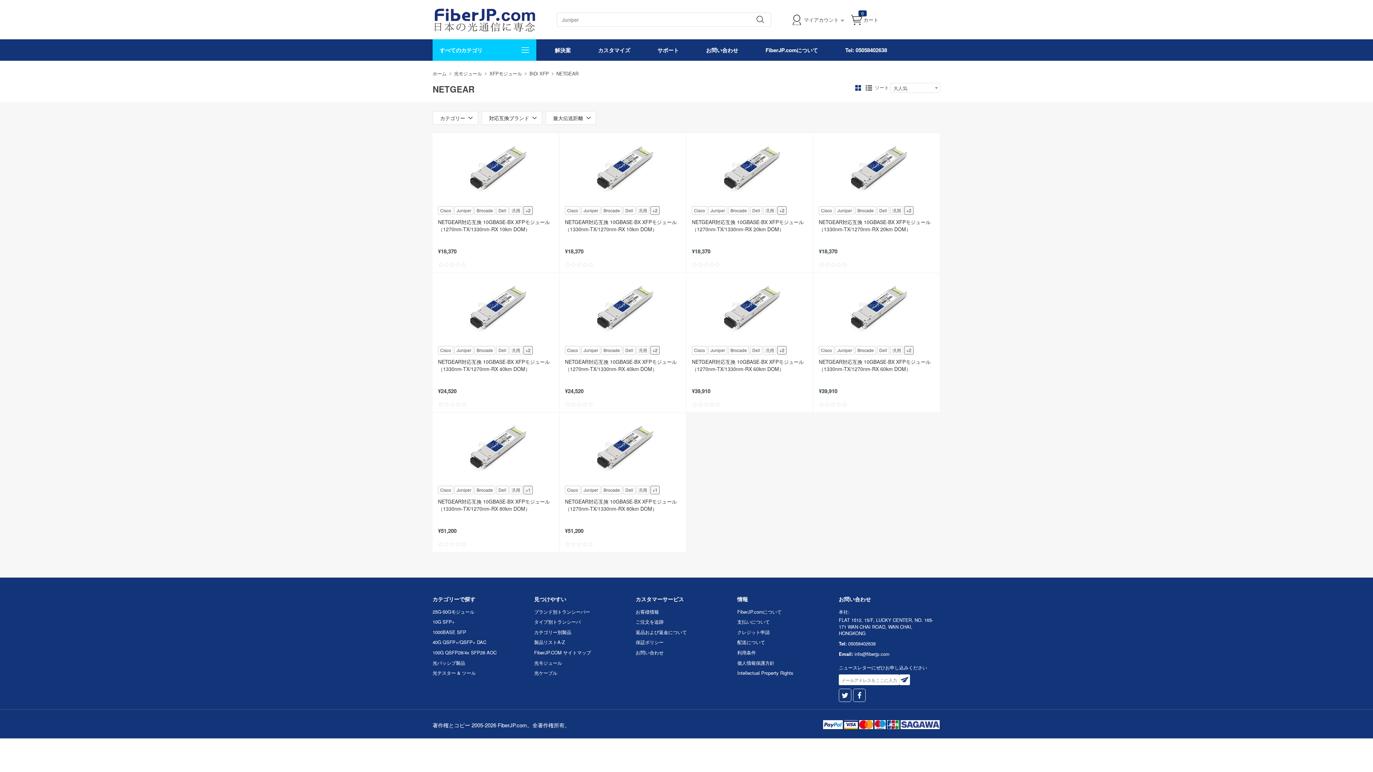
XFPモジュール (505, 73)
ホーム (440, 73)
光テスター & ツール (454, 672)
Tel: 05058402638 (866, 50)
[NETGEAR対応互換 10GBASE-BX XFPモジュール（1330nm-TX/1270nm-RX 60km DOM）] (876, 309)
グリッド (858, 88)
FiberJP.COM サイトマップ (562, 652)
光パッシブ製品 (449, 662)
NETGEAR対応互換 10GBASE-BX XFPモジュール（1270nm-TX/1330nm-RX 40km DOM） (621, 365)
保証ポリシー (650, 642)
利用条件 (746, 652)
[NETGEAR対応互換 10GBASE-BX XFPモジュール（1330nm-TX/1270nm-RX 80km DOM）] (496, 448)
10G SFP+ (444, 621)
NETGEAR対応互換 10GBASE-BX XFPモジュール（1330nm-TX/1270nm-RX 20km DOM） (875, 225)
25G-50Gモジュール (453, 611)
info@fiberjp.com (872, 653)
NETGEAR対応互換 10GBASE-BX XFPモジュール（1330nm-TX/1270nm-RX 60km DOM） (875, 365)
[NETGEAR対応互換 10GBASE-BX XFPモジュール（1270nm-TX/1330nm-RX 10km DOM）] (496, 169)
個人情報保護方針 (755, 662)
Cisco (445, 210)
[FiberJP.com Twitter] (845, 695)
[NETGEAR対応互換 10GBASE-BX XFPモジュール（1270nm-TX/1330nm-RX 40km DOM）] (623, 309)
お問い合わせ (722, 50)
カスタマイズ (614, 50)
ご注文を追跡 (650, 621)
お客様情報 (647, 611)
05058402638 (862, 643)
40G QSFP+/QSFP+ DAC (459, 642)
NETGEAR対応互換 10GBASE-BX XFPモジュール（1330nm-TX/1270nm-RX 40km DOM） (494, 365)
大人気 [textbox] (900, 88)
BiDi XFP (539, 73)
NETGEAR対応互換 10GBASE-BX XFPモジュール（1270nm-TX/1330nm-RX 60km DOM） (748, 365)
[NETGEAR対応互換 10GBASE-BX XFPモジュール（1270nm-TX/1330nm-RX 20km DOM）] (749, 169)
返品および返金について (661, 632)
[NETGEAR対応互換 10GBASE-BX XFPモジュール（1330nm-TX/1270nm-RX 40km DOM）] (496, 309)
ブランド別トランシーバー (562, 611)
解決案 (563, 50)
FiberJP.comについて (792, 50)
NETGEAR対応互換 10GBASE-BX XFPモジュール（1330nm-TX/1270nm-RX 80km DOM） (494, 505)
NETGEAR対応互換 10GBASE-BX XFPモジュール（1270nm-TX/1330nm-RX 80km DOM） (621, 505)
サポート (668, 50)
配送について (751, 642)
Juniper (464, 210)
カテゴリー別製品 (552, 632)
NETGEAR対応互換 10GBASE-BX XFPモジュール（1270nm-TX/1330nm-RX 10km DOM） (494, 225)
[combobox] (915, 88)
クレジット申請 (753, 632)
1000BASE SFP (449, 632)
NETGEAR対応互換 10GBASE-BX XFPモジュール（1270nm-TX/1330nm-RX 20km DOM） (748, 225)
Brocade (485, 210)
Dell (502, 210)
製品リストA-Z (549, 642)
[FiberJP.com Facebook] (859, 695)
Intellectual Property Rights (765, 672)
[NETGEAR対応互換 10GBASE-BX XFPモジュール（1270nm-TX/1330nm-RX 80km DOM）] (623, 448)
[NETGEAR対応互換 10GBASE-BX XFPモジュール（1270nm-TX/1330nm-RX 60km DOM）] (749, 309)
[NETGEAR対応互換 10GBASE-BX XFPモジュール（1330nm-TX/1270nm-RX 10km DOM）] (623, 169)
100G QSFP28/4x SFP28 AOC (465, 652)
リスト (869, 88)
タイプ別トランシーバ (557, 621)
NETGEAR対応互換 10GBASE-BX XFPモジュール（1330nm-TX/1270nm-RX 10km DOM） (621, 225)
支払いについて (753, 621)
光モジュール (468, 73)
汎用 (516, 210)
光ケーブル (545, 672)
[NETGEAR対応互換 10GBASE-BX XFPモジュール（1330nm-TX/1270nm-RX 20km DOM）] (876, 169)
